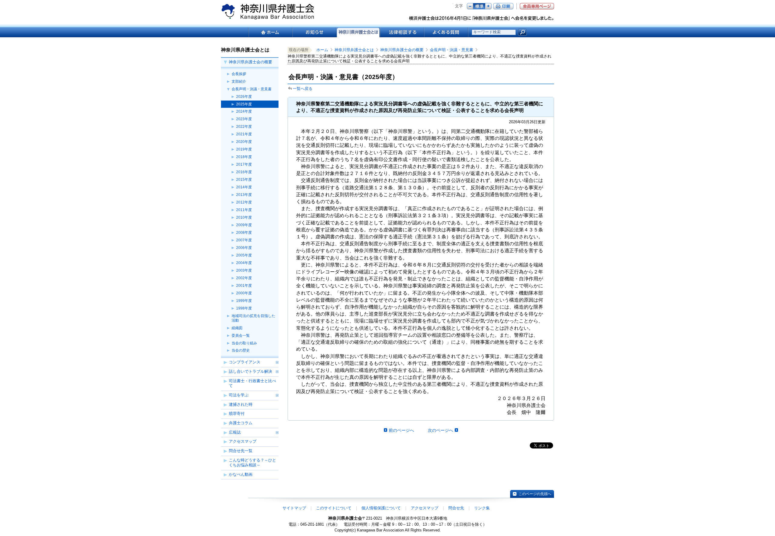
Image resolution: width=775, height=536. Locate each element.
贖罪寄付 (237, 413)
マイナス (470, 6)
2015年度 (244, 179)
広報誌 (235, 432)
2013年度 (244, 195)
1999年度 (244, 301)
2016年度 (244, 172)
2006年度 (244, 248)
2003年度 (244, 270)
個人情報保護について (381, 508)
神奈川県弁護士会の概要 (250, 62)
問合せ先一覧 (240, 450)
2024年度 (244, 111)
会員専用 (537, 6)
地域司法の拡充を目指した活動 (253, 318)
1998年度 (244, 308)
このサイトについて (333, 508)
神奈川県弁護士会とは (354, 50)
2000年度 (244, 293)
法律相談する (402, 32)
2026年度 (244, 96)
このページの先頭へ (535, 494)
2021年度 (244, 134)
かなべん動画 (240, 474)
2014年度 (244, 187)
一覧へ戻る (302, 88)
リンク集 (482, 508)
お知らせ (314, 32)
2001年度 (244, 285)
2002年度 (244, 278)
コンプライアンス (244, 362)
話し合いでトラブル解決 (250, 371)
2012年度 (244, 202)
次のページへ (440, 430)
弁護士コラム (240, 423)
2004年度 (244, 263)
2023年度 (244, 119)
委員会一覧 (241, 335)
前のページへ (401, 430)
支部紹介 (239, 81)
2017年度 (244, 164)
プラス (488, 6)
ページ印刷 (503, 6)
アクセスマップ (242, 441)
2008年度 (244, 232)
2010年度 (244, 217)
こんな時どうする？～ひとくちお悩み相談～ (252, 463)
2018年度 (244, 157)
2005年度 (244, 255)
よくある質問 (446, 32)
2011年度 (244, 210)
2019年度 (244, 149)
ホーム (270, 32)
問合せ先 (456, 508)
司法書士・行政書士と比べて (252, 383)
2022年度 (244, 126)
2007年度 (244, 240)
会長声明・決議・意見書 (252, 89)
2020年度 (244, 142)
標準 (479, 6)
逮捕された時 (240, 404)
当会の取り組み (244, 343)
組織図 (237, 328)
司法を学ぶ (239, 395)
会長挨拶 (239, 74)
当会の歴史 (241, 350)
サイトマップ (294, 508)
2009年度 (244, 225)
